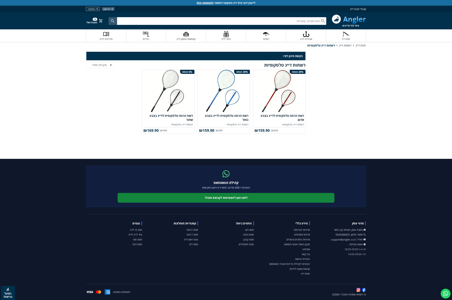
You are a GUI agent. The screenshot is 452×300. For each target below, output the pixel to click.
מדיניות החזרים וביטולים (298, 239)
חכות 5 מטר (192, 229)
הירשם (106, 9)
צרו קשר (306, 254)
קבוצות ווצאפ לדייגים (300, 268)
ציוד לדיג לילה (135, 234)
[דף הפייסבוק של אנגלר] (364, 290)
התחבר (91, 9)
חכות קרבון (248, 239)
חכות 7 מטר (192, 234)
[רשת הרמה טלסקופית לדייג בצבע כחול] (224, 91)
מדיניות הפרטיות (302, 229)
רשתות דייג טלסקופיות (321, 45)
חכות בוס (249, 229)
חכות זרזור (137, 244)
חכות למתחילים (246, 244)
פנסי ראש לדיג (191, 239)
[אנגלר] (349, 21)
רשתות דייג (345, 45)
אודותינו (306, 249)
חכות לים (193, 244)
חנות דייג (361, 45)
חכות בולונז (248, 234)
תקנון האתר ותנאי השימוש (297, 244)
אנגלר (344, 294)
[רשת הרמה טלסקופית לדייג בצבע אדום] (279, 91)
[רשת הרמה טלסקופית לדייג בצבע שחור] (168, 91)
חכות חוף (137, 239)
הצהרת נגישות (302, 259)
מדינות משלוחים (302, 234)
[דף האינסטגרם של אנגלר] (358, 290)
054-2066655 (205, 3)
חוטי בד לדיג (136, 229)
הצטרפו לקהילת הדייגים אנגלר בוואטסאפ (289, 264)
